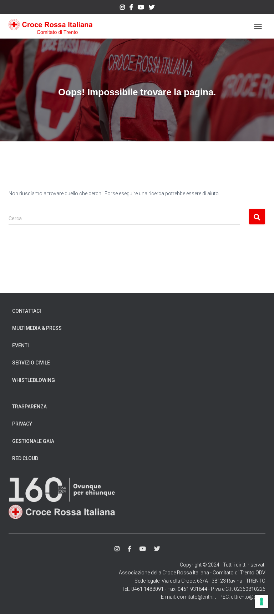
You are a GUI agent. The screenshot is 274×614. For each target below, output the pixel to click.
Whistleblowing (33, 380)
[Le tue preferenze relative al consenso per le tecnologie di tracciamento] (261, 601)
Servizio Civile (31, 363)
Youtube (141, 8)
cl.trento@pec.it (248, 597)
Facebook (131, 8)
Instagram (122, 8)
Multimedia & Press (37, 328)
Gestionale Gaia (33, 441)
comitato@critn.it (196, 597)
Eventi (20, 345)
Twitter (151, 8)
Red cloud (25, 458)
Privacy (22, 424)
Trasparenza (29, 406)
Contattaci (26, 311)
